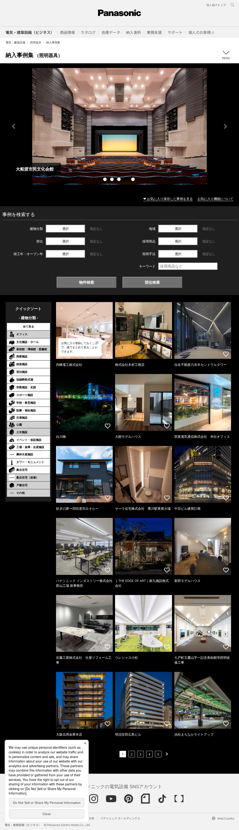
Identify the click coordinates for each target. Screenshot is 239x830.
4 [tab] (126, 180)
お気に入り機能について (215, 198)
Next (225, 126)
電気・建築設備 (15, 42)
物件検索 (86, 282)
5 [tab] (133, 180)
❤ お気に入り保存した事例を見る (168, 198)
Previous (13, 126)
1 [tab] (105, 180)
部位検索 (152, 282)
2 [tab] (112, 180)
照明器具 (35, 42)
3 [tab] (119, 180)
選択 (65, 228)
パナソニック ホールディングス (120, 818)
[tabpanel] (119, 126)
